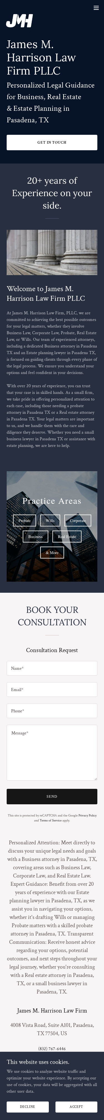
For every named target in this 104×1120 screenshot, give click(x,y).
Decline (27, 1107)
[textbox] (52, 668)
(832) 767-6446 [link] (52, 1049)
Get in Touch (52, 142)
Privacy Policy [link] (87, 815)
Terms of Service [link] (51, 820)
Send (52, 796)
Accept (76, 1107)
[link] (19, 8)
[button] (96, 7)
